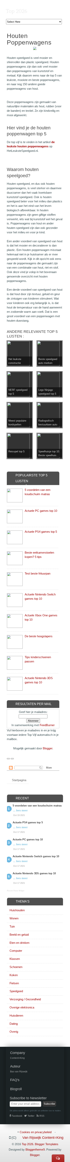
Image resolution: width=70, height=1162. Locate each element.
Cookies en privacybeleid (36, 1132)
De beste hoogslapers (38, 636)
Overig (14, 1031)
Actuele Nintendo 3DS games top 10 (34, 873)
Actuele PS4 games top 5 (41, 531)
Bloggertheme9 (35, 1149)
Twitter (31, 1116)
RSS (41, 1116)
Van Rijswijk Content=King (42, 1138)
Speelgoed (16, 991)
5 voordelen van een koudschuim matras (37, 805)
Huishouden (17, 910)
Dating (14, 1023)
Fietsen (14, 983)
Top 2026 (16, 11)
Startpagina (19, 780)
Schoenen (16, 967)
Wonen (14, 918)
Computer (16, 950)
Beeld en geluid (19, 934)
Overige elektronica (22, 1007)
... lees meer (20, 810)
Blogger (47, 748)
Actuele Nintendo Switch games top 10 (36, 856)
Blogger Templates (46, 1144)
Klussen (15, 958)
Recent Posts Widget (15, 891)
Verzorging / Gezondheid (25, 999)
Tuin (12, 926)
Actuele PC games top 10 (41, 510)
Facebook (17, 1116)
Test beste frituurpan (37, 573)
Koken (14, 975)
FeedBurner (47, 725)
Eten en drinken (19, 942)
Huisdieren (16, 1015)
